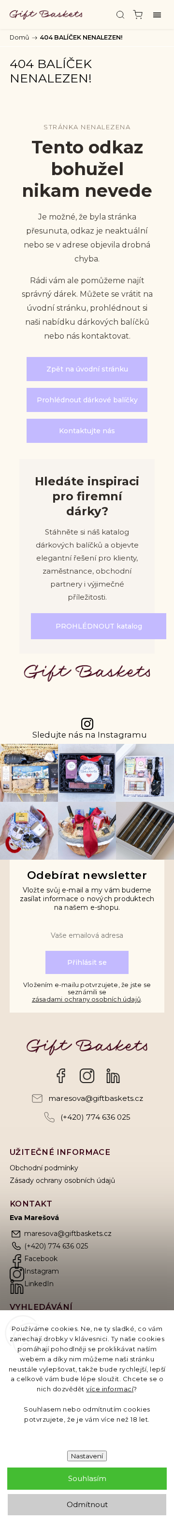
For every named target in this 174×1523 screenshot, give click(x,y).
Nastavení (87, 1456)
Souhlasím (87, 1478)
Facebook (61, 1076)
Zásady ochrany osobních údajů (62, 1180)
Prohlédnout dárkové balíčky (87, 400)
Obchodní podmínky (44, 1168)
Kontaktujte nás (87, 430)
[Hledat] (120, 14)
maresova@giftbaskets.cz (95, 1098)
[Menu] (157, 14)
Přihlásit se (87, 962)
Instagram (87, 1076)
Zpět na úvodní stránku (87, 369)
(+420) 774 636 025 (95, 1117)
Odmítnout (87, 1504)
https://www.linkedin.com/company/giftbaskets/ (113, 1076)
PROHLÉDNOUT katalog (99, 626)
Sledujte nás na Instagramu (89, 735)
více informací (109, 1389)
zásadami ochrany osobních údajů (86, 999)
